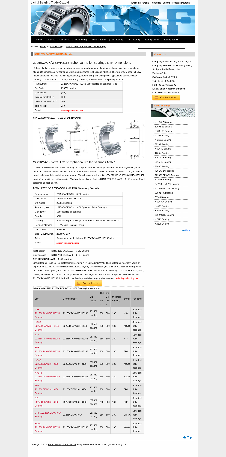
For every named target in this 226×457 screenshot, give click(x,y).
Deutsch (185, 3)
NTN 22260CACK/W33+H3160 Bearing (70, 255)
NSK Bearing (133, 39)
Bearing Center (151, 39)
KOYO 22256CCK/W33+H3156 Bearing (46, 364)
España (166, 3)
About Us (50, 39)
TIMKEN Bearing (99, 39)
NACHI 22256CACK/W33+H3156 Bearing (47, 377)
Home (39, 39)
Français (144, 3)
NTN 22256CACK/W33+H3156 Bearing (47, 339)
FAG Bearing (81, 39)
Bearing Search (171, 39)
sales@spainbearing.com (173, 89)
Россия (176, 3)
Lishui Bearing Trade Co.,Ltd (62, 444)
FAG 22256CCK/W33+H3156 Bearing (46, 389)
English (135, 3)
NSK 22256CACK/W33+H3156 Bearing (47, 313)
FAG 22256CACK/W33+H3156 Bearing (47, 351)
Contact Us (65, 39)
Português (156, 3)
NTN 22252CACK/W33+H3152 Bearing (70, 251)
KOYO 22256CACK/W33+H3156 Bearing (47, 427)
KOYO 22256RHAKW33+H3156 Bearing (47, 326)
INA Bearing (117, 39)
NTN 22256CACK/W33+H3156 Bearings (86, 46)
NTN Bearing (56, 46)
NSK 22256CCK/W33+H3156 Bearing (46, 402)
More (187, 230)
